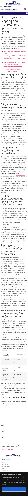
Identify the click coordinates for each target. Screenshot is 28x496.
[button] (27, 13)
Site (2, 437)
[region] (14, 484)
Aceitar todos (14, 489)
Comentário (4, 406)
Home (2, 462)
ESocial (3, 468)
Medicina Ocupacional (6, 466)
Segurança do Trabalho (6, 470)
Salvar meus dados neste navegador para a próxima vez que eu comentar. (13, 445)
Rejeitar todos (14, 493)
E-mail (3, 431)
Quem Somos (4, 464)
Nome (3, 425)
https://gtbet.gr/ (20, 175)
